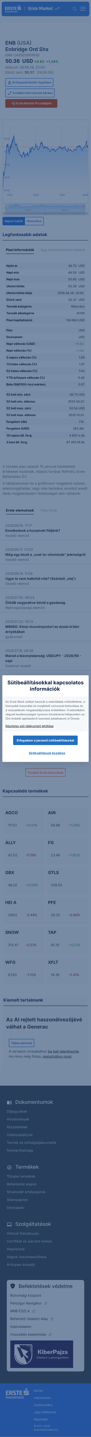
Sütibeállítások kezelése (47, 753)
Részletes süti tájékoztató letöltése (30, 726)
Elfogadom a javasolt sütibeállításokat (45, 740)
